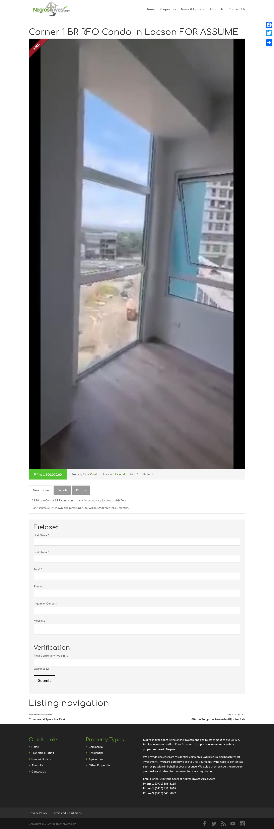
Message (39, 620)
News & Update (192, 9)
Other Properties (100, 765)
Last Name (41, 552)
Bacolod (120, 474)
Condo (94, 474)
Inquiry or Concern (45, 603)
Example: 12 (41, 668)
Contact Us (236, 9)
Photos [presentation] (81, 490)
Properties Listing (42, 752)
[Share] (269, 43)
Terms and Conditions (67, 813)
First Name (41, 535)
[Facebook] (269, 25)
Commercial (96, 746)
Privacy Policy (38, 813)
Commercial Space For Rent (47, 717)
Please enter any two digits (52, 655)
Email (38, 569)
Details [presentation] (62, 490)
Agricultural (96, 759)
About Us (216, 9)
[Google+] (269, 38)
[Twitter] (269, 33)
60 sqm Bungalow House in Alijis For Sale (218, 717)
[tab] (41, 490)
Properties (168, 9)
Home (150, 9)
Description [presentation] (41, 490)
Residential (96, 752)
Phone (39, 586)
